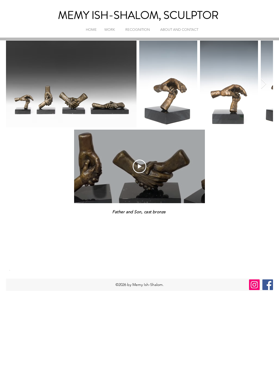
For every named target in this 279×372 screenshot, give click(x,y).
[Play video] (139, 166)
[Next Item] (263, 84)
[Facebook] (267, 284)
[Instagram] (254, 284)
